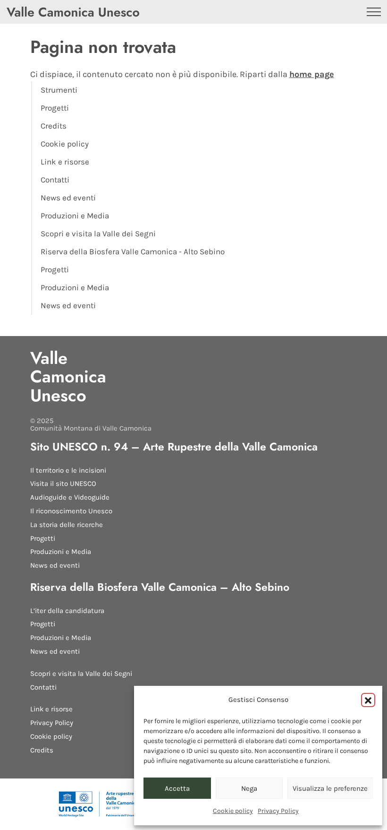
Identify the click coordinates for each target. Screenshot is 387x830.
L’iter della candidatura (67, 610)
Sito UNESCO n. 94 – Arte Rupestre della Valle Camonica (174, 446)
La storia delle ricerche (66, 524)
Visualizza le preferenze (330, 788)
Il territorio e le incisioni (68, 470)
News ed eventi (68, 197)
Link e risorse (65, 161)
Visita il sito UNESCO (63, 483)
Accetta (177, 788)
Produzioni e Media (75, 215)
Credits (54, 125)
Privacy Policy (278, 811)
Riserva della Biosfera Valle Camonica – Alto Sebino (159, 587)
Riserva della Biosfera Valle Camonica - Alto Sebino (133, 251)
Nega (249, 788)
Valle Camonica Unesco (68, 377)
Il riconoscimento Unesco (71, 511)
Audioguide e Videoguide (69, 497)
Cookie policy (233, 811)
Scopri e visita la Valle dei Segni (98, 233)
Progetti (55, 108)
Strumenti (59, 90)
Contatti (55, 179)
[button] (368, 700)
